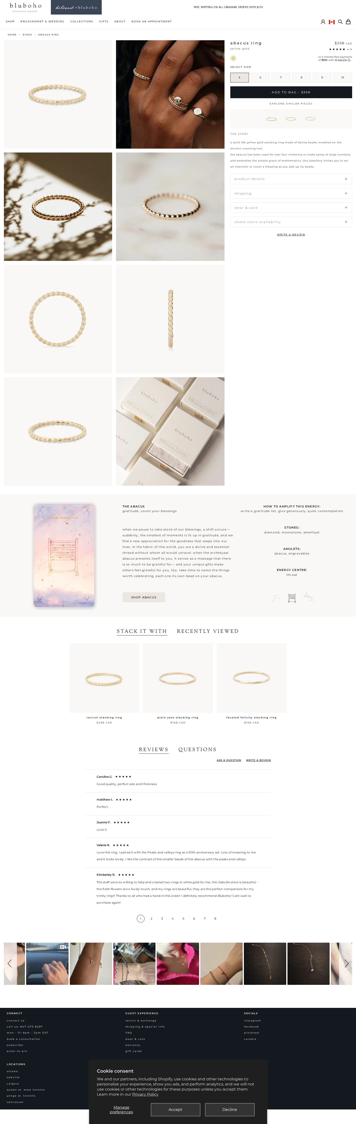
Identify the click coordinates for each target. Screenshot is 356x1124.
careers (250, 1039)
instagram (252, 1020)
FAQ (128, 1032)
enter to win (17, 1051)
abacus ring (48, 34)
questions (197, 750)
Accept (175, 1109)
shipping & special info (145, 1026)
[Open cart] (348, 22)
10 (342, 77)
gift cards (133, 1051)
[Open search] (340, 22)
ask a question (229, 760)
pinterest (252, 1032)
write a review (291, 234)
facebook (251, 1026)
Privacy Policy (145, 1094)
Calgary (13, 1083)
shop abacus (143, 597)
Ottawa (12, 1071)
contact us (16, 1020)
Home (12, 34)
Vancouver (15, 1102)
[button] (10, 964)
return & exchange (141, 1020)
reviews (154, 750)
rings (27, 34)
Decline (229, 1109)
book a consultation (23, 1039)
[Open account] (323, 22)
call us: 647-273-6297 (25, 1026)
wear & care (135, 1039)
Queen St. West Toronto (26, 1089)
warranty (132, 1045)
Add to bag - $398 (291, 92)
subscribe (15, 1045)
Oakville (13, 1077)
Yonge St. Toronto (21, 1095)
